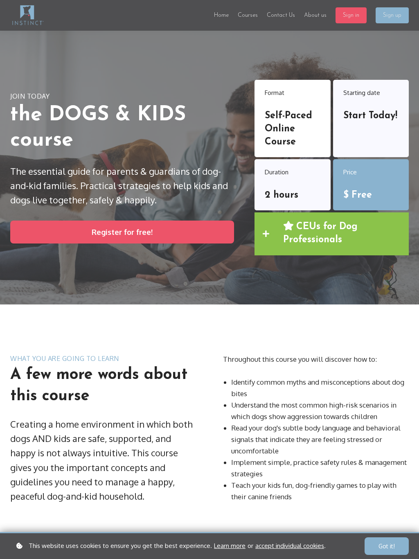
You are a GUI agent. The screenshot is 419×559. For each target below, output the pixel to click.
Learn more (230, 546)
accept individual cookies (289, 546)
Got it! (386, 546)
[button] (332, 233)
